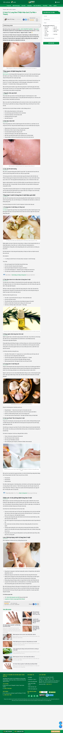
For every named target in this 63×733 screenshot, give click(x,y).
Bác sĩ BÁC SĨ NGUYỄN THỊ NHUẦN (26, 29)
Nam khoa (47, 27)
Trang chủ (9, 5)
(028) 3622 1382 (8, 694)
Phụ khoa (46, 34)
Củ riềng (4, 209)
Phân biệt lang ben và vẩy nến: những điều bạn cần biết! (36, 628)
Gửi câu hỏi (51, 43)
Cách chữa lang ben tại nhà (13, 597)
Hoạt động (45, 5)
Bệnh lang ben (6, 74)
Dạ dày (46, 30)
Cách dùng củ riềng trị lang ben (19, 275)
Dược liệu (23, 5)
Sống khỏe (29, 5)
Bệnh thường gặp (16, 5)
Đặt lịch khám (56, 731)
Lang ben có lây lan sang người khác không (14, 599)
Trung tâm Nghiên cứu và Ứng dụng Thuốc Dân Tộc (31, 1)
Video (50, 5)
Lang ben (13, 9)
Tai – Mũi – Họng (47, 32)
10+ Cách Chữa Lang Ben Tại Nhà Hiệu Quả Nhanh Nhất (25, 663)
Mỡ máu (46, 35)
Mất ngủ (55, 31)
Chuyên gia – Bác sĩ (32, 679)
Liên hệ (55, 5)
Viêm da (55, 27)
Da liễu (10, 9)
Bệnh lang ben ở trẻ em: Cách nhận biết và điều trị (24, 656)
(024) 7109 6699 (8, 688)
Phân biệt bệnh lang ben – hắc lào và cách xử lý (36, 613)
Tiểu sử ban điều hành (32, 681)
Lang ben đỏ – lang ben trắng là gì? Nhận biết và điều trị (36, 621)
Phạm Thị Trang (10, 19)
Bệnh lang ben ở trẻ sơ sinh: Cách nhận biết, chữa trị (24, 634)
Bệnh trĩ (55, 28)
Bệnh (8, 9)
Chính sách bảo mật (32, 686)
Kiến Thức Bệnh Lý (37, 5)
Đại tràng (55, 34)
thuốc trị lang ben (23, 493)
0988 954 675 (49, 684)
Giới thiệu (30, 677)
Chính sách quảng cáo (32, 688)
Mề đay (46, 28)
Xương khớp (56, 30)
